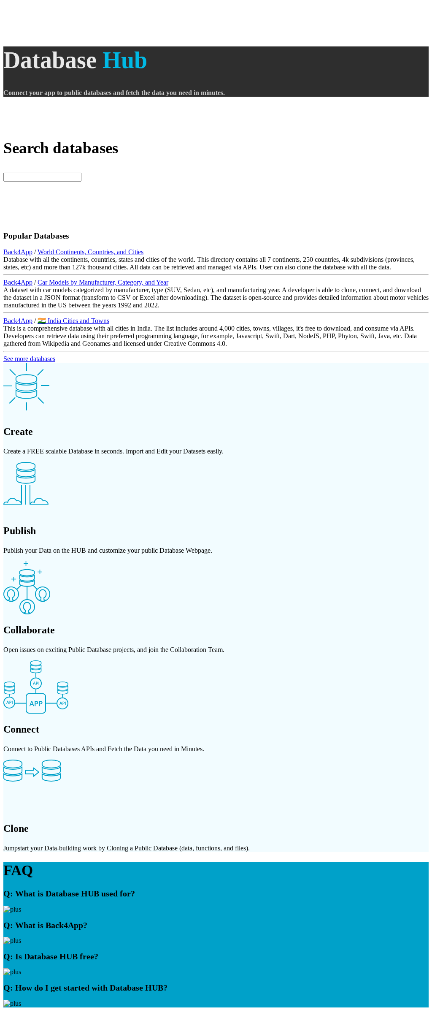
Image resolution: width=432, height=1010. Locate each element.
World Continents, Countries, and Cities (90, 251)
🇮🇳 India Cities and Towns (73, 320)
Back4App (17, 251)
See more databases (29, 358)
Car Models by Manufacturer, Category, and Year (103, 282)
